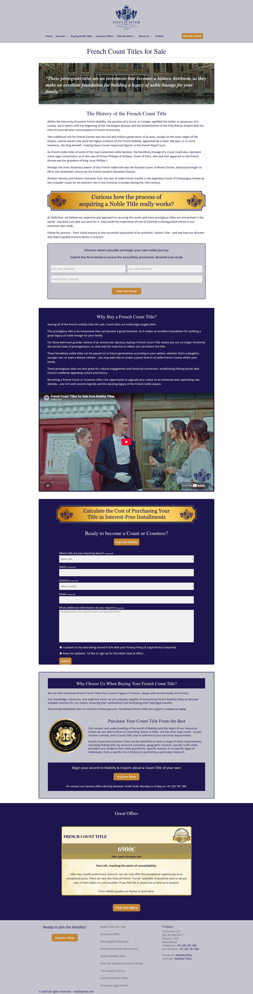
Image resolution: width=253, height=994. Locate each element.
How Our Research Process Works (121, 963)
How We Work (125, 36)
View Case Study (126, 291)
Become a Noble (192, 36)
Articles (159, 36)
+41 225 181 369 (189, 949)
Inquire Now (126, 776)
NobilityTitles (184, 955)
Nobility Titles (183, 958)
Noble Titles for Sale (113, 927)
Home (49, 36)
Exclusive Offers (105, 36)
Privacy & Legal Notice (114, 985)
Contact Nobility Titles (114, 978)
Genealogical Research (114, 941)
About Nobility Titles (113, 956)
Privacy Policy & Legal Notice (145, 647)
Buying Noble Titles (81, 36)
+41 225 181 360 (176, 786)
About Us (144, 36)
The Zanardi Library (112, 971)
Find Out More (126, 907)
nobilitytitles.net (83, 991)
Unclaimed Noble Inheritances (119, 949)
